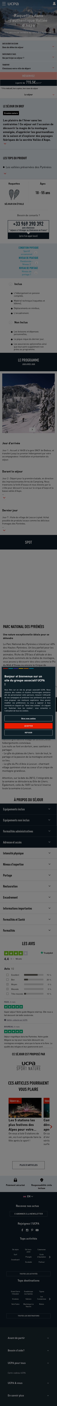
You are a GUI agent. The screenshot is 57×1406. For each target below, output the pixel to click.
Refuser (28, 732)
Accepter (28, 726)
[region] (28, 703)
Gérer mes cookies (28, 718)
